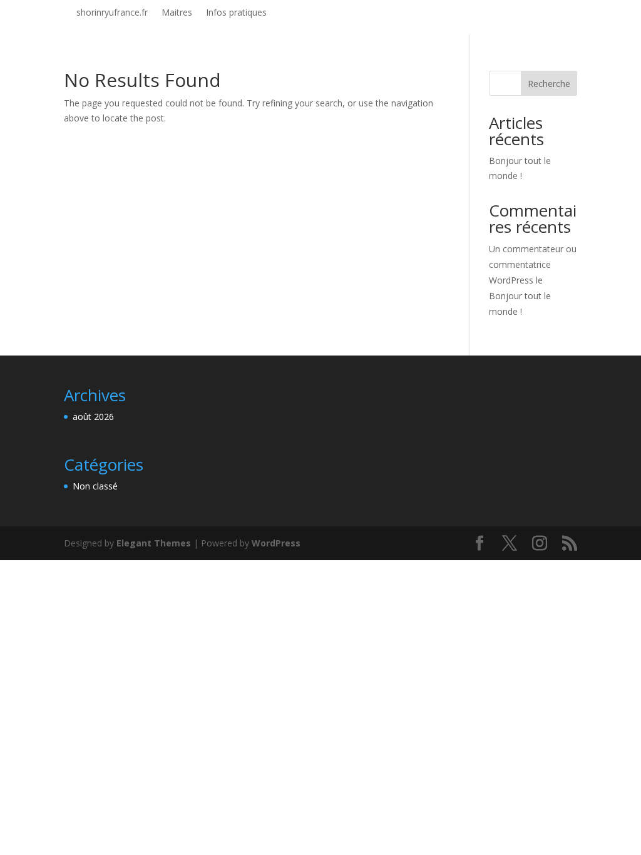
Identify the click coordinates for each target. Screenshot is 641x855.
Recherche (549, 84)
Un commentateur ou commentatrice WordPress (533, 264)
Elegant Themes (153, 543)
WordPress (276, 543)
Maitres (177, 13)
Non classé (95, 486)
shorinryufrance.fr (112, 13)
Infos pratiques (236, 13)
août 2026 (93, 416)
